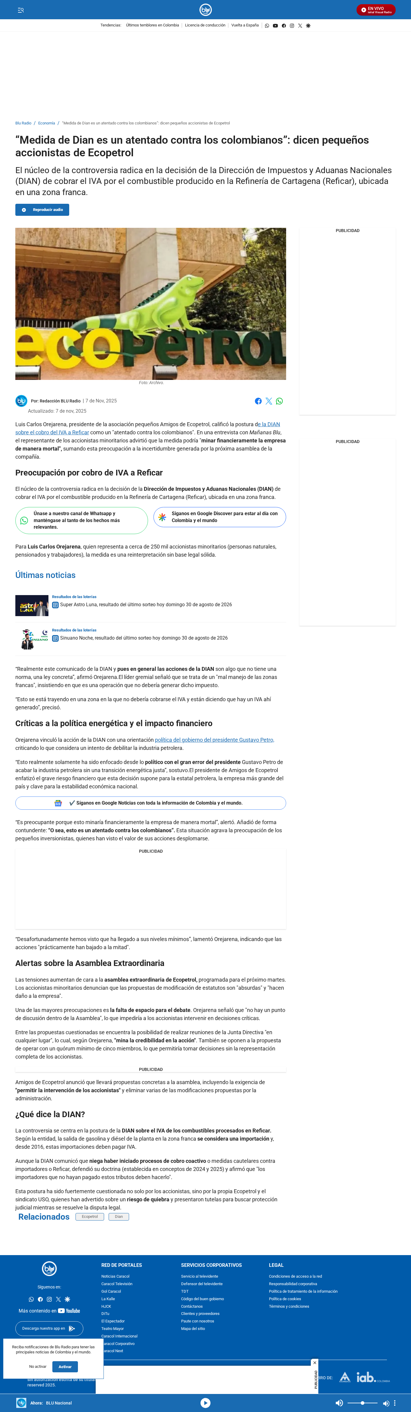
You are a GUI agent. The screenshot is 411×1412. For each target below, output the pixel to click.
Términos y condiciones (289, 1307)
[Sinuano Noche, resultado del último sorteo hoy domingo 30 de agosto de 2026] (31, 638)
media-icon (205, 1403)
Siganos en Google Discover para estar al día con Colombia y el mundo (225, 517)
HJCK (106, 1307)
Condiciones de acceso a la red (295, 1277)
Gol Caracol (111, 1292)
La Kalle (108, 1299)
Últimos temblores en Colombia (152, 25)
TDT (185, 1292)
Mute (339, 1403)
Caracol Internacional (119, 1336)
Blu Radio (23, 123)
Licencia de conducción (205, 25)
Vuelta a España (245, 25)
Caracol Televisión (116, 1284)
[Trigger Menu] (20, 10)
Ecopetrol (90, 1216)
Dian (119, 1216)
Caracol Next (112, 1351)
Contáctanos (192, 1307)
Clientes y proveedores (200, 1314)
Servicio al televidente (199, 1277)
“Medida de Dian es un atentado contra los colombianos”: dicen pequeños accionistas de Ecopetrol (146, 123)
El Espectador (113, 1321)
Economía (46, 123)
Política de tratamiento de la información (303, 1292)
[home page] (205, 10)
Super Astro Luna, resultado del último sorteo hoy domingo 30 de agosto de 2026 (146, 604)
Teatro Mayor (112, 1329)
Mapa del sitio (193, 1329)
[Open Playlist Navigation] (395, 1403)
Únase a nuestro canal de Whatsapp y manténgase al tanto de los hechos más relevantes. (77, 520)
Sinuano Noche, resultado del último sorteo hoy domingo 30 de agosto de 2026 (144, 638)
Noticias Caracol (115, 1277)
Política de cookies (285, 1299)
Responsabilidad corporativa (293, 1284)
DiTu (105, 1314)
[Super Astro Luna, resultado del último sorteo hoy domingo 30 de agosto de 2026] (31, 605)
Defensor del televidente (202, 1284)
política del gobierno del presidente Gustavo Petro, (214, 740)
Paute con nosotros (197, 1321)
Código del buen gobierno (202, 1299)
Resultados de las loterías (74, 596)
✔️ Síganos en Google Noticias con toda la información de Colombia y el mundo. (156, 803)
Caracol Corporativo (117, 1344)
